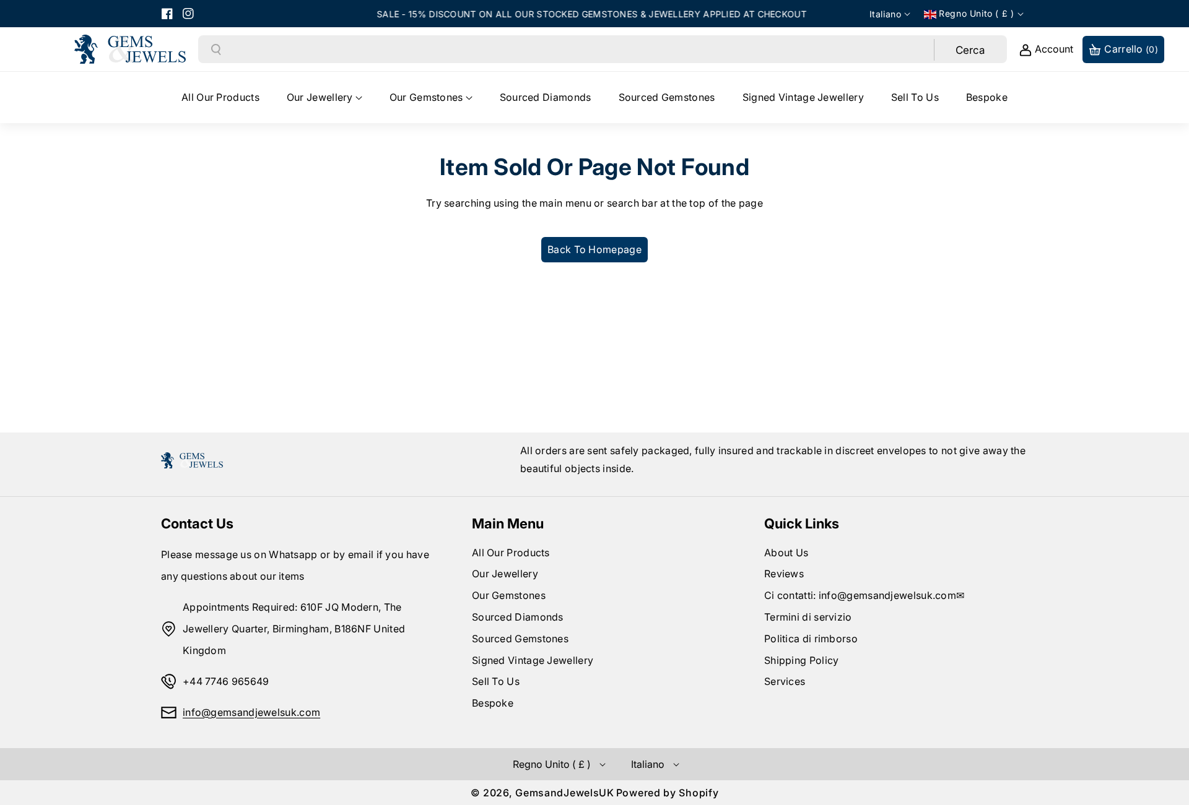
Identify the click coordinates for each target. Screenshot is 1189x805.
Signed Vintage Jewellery (532, 660)
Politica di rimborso (811, 638)
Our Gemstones (509, 595)
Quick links (801, 523)
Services (784, 681)
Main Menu (508, 523)
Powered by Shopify (667, 792)
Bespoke (492, 703)
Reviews (784, 573)
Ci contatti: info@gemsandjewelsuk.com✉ (864, 595)
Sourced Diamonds (518, 617)
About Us (786, 552)
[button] (324, 97)
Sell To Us (496, 681)
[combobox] (578, 49)
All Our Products (511, 552)
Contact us (197, 523)
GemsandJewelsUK (564, 792)
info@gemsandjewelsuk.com (251, 712)
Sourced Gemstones (520, 638)
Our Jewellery (505, 573)
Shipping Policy (801, 660)
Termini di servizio (808, 617)
